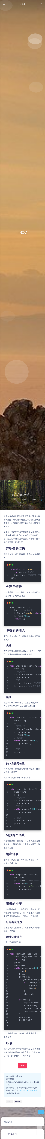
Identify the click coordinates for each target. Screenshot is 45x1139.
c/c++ (9, 1101)
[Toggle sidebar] (4, 4)
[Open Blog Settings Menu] (39, 1132)
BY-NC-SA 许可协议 (28, 1090)
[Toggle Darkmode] (39, 1126)
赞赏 (22, 1065)
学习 (42, 500)
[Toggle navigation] (41, 4)
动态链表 (18, 1101)
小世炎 (22, 4)
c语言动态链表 (22, 495)
